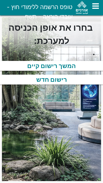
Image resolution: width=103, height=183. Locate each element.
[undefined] (95, 6)
